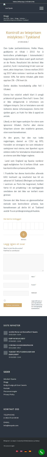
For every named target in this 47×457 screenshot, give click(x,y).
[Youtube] (31, 443)
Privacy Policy (9, 394)
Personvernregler (10, 391)
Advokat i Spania (10, 379)
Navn (33, 276)
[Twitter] (41, 443)
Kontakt (7, 388)
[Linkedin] (38, 443)
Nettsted (34, 292)
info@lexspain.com (11, 425)
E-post (33, 285)
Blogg (6, 16)
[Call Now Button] (41, 452)
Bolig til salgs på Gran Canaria (15, 385)
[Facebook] (28, 443)
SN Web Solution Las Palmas (31, 441)
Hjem (11, 18)
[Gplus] (35, 443)
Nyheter (22, 18)
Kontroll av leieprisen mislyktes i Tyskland (23, 34)
